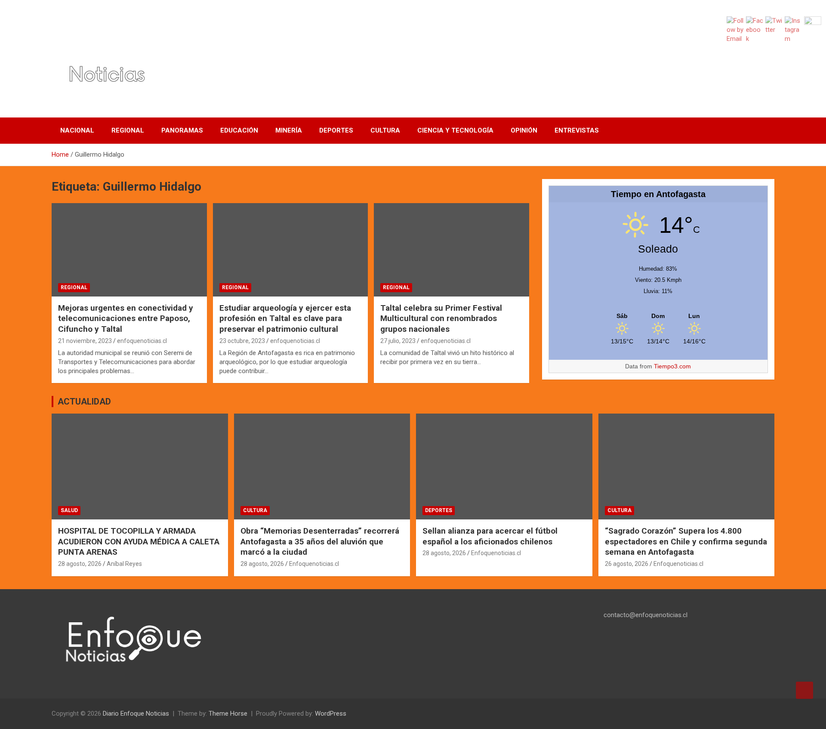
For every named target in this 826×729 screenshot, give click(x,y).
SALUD (69, 510)
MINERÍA (288, 130)
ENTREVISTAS (577, 130)
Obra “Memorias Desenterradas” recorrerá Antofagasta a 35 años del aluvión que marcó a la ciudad (319, 541)
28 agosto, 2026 (80, 563)
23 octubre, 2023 (242, 340)
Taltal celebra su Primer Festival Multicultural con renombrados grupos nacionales (441, 318)
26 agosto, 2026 (626, 563)
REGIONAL (127, 130)
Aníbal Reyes (124, 563)
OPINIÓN (524, 130)
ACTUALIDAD (84, 401)
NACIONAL (77, 130)
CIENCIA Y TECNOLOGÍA (455, 130)
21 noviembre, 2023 (85, 340)
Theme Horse (228, 713)
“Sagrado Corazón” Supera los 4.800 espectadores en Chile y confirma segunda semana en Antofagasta (686, 541)
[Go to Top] (804, 690)
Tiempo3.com (672, 366)
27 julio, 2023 (398, 340)
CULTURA (385, 130)
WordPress (330, 713)
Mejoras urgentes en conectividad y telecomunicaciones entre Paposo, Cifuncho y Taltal (125, 318)
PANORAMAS (182, 130)
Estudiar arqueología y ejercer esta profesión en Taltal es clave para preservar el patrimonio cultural (285, 318)
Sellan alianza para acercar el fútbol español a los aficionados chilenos (490, 536)
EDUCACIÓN (239, 130)
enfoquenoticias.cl (142, 340)
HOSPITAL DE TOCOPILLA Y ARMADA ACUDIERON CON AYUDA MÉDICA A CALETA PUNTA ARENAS (138, 541)
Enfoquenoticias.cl (314, 563)
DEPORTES (336, 130)
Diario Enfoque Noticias (136, 713)
